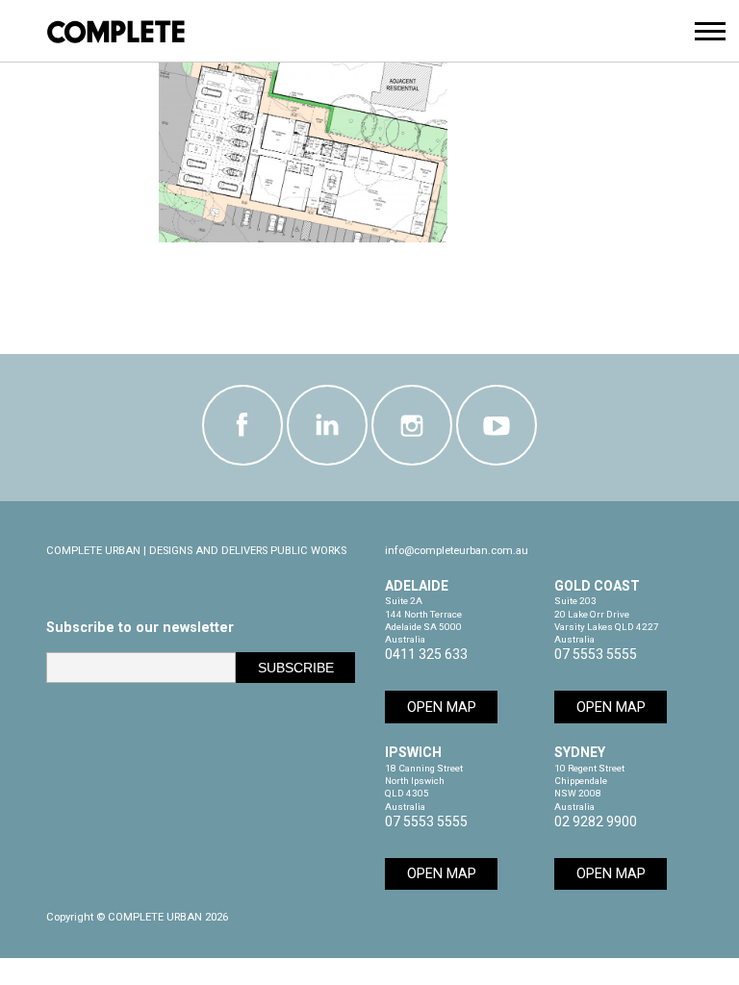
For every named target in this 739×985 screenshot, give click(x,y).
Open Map (441, 707)
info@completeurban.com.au (456, 550)
